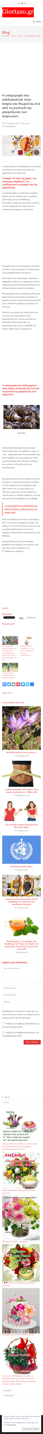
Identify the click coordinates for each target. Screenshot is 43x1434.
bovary (5, 608)
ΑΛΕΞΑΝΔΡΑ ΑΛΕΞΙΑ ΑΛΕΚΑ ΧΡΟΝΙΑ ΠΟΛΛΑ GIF (18, 1335)
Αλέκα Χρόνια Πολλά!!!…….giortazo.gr (14, 1242)
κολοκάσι (9, 693)
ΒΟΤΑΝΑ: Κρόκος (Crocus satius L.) (21, 752)
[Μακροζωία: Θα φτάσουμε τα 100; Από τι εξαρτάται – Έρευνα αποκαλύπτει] (28, 640)
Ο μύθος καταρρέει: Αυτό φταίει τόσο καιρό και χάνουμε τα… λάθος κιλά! (21, 790)
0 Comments (10, 126)
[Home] (3, 36)
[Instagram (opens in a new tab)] (25, 3)
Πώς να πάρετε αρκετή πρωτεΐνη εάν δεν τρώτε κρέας (21, 825)
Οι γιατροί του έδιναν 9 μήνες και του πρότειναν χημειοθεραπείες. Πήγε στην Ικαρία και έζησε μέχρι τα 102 (9, 653)
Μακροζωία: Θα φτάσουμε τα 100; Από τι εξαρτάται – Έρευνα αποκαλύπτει (27, 650)
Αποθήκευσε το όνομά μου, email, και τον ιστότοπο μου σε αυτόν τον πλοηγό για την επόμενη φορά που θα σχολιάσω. (21, 1014)
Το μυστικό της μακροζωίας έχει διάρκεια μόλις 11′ (9, 675)
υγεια (26, 123)
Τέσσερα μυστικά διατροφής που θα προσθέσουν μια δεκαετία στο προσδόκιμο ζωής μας (21, 901)
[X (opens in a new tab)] (19, 3)
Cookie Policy (11, 1425)
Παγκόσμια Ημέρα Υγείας (21, 866)
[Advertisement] (21, 70)
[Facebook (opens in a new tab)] (22, 3)
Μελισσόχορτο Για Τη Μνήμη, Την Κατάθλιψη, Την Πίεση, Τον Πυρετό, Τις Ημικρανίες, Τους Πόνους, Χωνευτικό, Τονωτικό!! (21, 945)
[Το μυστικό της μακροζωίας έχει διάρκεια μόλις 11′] (10, 667)
